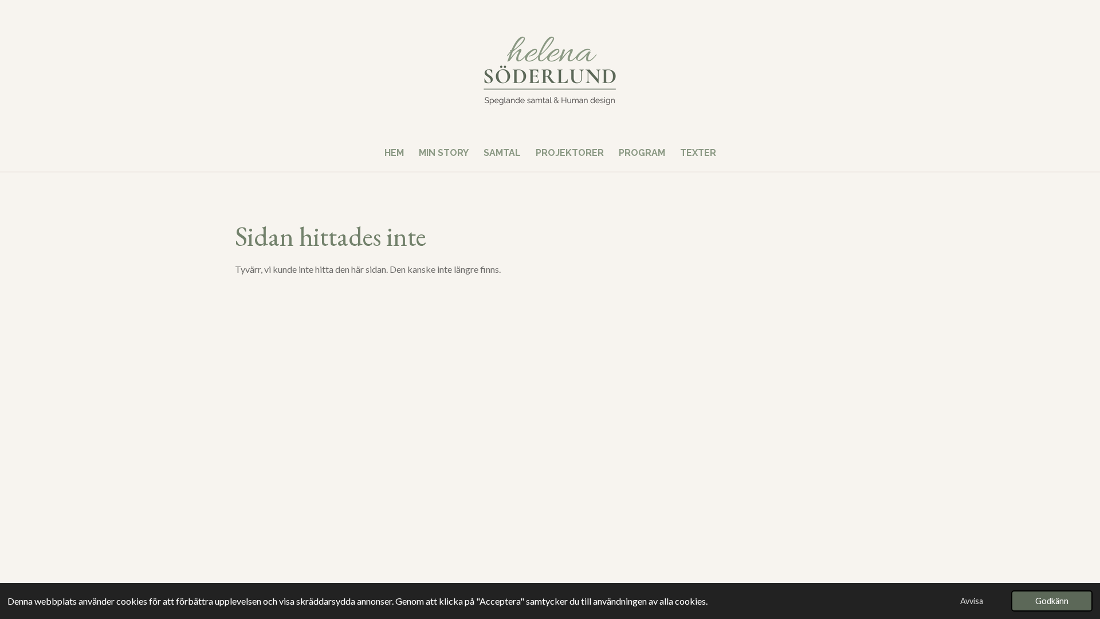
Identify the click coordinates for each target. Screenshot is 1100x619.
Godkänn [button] (1051, 601)
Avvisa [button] (971, 601)
